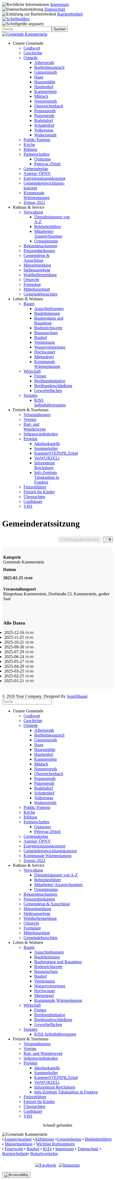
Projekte (30, 438)
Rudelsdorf (43, 120)
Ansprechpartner (18, 1139)
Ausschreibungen (49, 308)
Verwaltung (33, 212)
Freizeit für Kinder (39, 492)
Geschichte (33, 53)
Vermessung (44, 342)
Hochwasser (44, 352)
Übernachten (34, 496)
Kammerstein (45, 91)
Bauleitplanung (47, 313)
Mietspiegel (44, 356)
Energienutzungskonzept (44, 178)
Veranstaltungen (37, 414)
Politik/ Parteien (37, 139)
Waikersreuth (45, 135)
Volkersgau (43, 130)
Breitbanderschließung (53, 385)
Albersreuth (44, 62)
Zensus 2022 (34, 202)
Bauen (29, 303)
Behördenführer (47, 226)
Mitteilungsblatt (37, 289)
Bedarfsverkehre (44, 1153)
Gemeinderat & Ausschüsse (36, 258)
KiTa (47, 1149)
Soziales (30, 395)
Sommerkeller (46, 448)
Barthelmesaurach (49, 67)
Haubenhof (43, 86)
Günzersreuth (45, 72)
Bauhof (40, 337)
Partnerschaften (36, 154)
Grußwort (32, 48)
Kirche (29, 144)
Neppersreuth (45, 101)
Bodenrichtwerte (48, 328)
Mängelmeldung (37, 265)
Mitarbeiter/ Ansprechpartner (48, 233)
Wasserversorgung (49, 347)
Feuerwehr (14, 1149)
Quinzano (42, 159)
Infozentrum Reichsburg (44, 465)
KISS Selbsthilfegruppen (50, 402)
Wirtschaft (32, 371)
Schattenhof (44, 125)
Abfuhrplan (44, 1139)
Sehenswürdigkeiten (41, 434)
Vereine (30, 419)
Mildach (41, 96)
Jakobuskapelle (47, 443)
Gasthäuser (33, 501)
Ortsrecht (31, 279)
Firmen (40, 376)
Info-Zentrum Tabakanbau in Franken (46, 477)
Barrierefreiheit (70, 14)
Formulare (32, 284)
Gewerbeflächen (48, 390)
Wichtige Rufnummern (55, 1144)
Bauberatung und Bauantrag (48, 320)
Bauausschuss (46, 332)
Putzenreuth (44, 115)
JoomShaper (77, 696)
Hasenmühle (44, 82)
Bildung (30, 149)
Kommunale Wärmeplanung (36, 195)
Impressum (59, 4)
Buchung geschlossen (81, 539)
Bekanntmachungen (40, 246)
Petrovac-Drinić (47, 164)
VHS (28, 506)
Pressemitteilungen (39, 250)
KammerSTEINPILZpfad (56, 453)
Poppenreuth (45, 111)
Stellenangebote (37, 270)
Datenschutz (54, 9)
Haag (38, 77)
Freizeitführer (35, 487)
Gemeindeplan (36, 168)
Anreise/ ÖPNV (37, 173)
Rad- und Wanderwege (35, 426)
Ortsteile (31, 57)
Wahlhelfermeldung (40, 274)
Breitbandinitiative (49, 381)
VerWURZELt (46, 458)
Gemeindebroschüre (40, 294)
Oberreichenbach (48, 106)
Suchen (60, 29)
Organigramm (46, 241)
